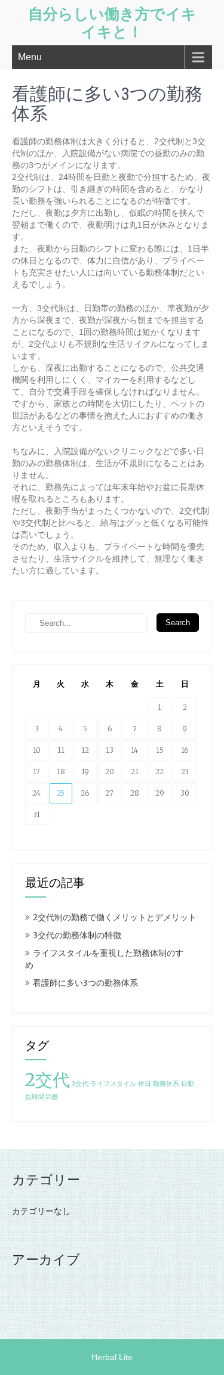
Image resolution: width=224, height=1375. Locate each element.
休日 (144, 1084)
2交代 (47, 1080)
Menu (30, 57)
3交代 (80, 1084)
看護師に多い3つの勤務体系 (85, 982)
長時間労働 (41, 1097)
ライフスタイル (113, 1084)
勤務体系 (166, 1084)
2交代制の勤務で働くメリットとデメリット (115, 917)
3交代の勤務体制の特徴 (77, 935)
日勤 (187, 1084)
